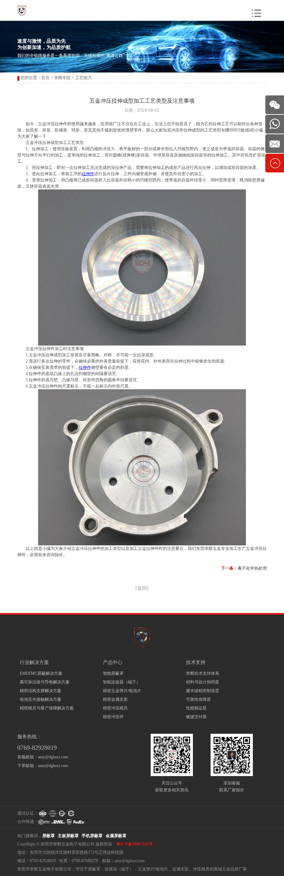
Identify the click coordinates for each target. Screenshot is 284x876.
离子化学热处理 (252, 568)
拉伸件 (88, 173)
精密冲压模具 (115, 708)
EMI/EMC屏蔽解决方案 (41, 673)
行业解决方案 (34, 662)
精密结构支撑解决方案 (40, 690)
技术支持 (195, 662)
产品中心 (112, 662)
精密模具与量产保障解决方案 (47, 708)
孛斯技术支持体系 (202, 673)
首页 (45, 77)
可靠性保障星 (198, 699)
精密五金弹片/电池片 (122, 690)
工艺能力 (83, 77)
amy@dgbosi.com (53, 757)
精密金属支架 (115, 699)
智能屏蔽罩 (113, 673)
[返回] (142, 588)
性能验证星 (196, 708)
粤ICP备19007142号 (134, 844)
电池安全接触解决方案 (40, 699)
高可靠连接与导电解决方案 (45, 682)
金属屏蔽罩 (116, 835)
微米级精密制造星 (202, 690)
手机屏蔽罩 (92, 835)
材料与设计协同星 (202, 682)
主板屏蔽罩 (68, 835)
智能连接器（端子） (121, 682)
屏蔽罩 (48, 835)
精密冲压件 (113, 716)
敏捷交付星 (196, 716)
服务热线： (29, 736)
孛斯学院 (62, 77)
